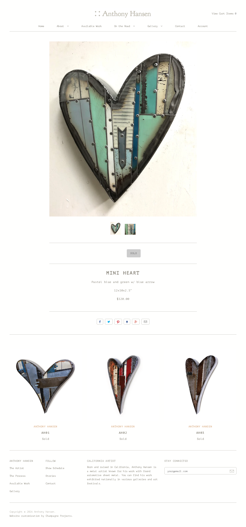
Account (203, 26)
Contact (180, 26)
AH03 (200, 432)
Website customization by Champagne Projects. (41, 516)
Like (100, 322)
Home (41, 26)
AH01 (45, 432)
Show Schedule (55, 468)
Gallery (153, 26)
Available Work (91, 26)
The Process (17, 476)
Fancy (127, 322)
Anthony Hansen (45, 426)
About (61, 26)
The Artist (17, 468)
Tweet (109, 322)
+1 (136, 322)
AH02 (123, 432)
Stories (51, 476)
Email (145, 322)
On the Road (122, 26)
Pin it (118, 322)
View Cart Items (224, 13)
